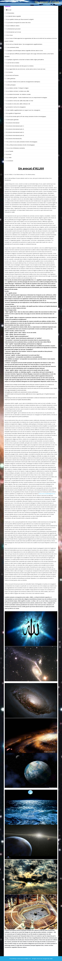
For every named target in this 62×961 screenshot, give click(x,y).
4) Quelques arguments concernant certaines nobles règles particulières (25, 59)
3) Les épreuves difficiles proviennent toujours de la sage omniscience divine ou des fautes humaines (29, 55)
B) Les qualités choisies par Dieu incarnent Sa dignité (20, 19)
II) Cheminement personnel (13, 29)
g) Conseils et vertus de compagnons (16, 107)
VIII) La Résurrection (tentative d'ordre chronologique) (20, 145)
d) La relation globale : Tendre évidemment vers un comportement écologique (26, 97)
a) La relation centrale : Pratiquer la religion (17, 88)
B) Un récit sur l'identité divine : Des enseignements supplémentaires (24, 44)
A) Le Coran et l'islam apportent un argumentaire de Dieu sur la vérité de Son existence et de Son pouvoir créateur (31, 40)
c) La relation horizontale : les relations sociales (18, 94)
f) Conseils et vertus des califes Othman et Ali (18, 104)
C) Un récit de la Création (12, 62)
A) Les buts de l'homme (12, 75)
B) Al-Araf (8, 154)
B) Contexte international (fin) (14, 138)
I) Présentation (10, 13)
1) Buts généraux (10, 78)
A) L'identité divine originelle (13, 16)
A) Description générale (12, 119)
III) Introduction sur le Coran (13, 32)
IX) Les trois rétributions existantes (15, 148)
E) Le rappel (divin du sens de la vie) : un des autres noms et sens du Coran (25, 69)
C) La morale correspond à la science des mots (18, 22)
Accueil (9, 10)
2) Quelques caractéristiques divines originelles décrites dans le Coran (24, 50)
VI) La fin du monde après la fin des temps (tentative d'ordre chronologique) (26, 116)
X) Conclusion (9, 160)
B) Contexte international (12, 123)
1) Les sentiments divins (12, 47)
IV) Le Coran (9, 35)
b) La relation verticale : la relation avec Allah (17, 91)
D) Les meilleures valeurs (12, 25)
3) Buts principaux (11, 85)
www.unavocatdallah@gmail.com (47, 493)
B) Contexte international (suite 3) (15, 132)
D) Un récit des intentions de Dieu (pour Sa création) (19, 66)
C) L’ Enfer (9, 157)
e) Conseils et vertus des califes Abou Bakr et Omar (19, 100)
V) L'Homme (9, 72)
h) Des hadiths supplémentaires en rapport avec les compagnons (23, 110)
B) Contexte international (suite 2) (15, 129)
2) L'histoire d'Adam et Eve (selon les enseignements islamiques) (23, 81)
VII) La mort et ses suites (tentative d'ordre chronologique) (21, 141)
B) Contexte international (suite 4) (15, 135)
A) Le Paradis (9, 151)
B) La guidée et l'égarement (13, 113)
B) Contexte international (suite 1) (15, 126)
